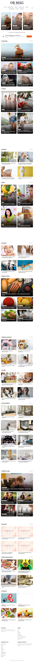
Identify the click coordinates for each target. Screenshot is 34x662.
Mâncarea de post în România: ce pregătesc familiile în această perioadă (8, 571)
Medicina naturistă (3, 652)
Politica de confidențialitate (21, 636)
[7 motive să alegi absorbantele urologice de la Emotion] (25, 171)
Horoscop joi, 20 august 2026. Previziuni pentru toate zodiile (24, 538)
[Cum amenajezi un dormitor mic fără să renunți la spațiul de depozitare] (25, 425)
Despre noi (19, 632)
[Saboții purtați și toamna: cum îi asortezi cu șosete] (8, 580)
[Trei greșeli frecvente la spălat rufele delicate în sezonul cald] (25, 580)
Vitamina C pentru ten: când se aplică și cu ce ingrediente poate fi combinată (16, 28)
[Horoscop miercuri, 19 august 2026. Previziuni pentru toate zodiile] (8, 546)
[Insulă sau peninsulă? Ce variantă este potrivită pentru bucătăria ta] (8, 425)
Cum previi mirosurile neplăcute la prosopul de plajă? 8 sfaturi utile (25, 272)
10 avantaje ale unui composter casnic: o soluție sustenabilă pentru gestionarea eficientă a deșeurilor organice (24, 571)
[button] (32, 8)
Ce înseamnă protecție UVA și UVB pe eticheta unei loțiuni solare (24, 257)
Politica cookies (20, 635)
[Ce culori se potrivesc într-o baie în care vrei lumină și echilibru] (8, 455)
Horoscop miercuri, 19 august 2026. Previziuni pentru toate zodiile (7, 553)
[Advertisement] (17, 141)
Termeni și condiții (20, 638)
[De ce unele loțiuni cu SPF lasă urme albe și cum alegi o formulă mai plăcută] (28, 21)
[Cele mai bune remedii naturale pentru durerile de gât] (25, 344)
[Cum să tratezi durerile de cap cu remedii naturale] (8, 359)
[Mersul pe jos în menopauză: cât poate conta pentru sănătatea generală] (8, 157)
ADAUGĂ (29, 36)
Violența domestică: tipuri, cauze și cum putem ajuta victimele (24, 399)
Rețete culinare (3, 655)
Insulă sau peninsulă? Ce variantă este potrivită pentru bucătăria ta (8, 432)
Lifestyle (25, 25)
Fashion (2, 648)
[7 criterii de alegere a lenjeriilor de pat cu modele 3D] (8, 440)
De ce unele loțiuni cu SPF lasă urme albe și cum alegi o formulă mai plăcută (28, 28)
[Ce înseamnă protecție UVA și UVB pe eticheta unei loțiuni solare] (25, 250)
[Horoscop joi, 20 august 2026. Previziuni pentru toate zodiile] (25, 531)
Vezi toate (30, 88)
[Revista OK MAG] (17, 3)
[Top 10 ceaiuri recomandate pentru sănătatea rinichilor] (8, 344)
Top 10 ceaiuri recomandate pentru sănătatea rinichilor (7, 351)
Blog (18, 631)
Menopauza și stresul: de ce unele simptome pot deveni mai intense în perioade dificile (25, 163)
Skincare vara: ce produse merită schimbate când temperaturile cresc (6, 28)
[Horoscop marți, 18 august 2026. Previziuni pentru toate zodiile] (25, 546)
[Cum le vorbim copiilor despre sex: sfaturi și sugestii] (8, 392)
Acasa (18, 629)
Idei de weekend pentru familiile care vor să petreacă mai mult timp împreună (8, 384)
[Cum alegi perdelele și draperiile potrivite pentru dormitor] (25, 410)
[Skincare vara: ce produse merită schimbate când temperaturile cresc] (6, 21)
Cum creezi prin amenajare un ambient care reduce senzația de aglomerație (25, 461)
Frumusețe (4, 25)
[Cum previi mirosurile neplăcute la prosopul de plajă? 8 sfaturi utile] (25, 265)
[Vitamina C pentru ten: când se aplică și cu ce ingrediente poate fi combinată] (17, 21)
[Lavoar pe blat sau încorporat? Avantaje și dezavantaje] (8, 410)
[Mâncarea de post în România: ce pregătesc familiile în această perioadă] (8, 564)
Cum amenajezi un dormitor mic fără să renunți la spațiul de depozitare (24, 432)
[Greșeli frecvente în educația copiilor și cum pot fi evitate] (25, 377)
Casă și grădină (11, 8)
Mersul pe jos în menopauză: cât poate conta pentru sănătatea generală (9, 163)
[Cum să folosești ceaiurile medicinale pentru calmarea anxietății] (25, 359)
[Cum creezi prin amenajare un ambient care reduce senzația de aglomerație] (25, 455)
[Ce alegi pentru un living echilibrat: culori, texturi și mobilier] (25, 440)
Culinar (17, 8)
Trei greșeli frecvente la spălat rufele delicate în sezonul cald (24, 587)
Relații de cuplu (3, 653)
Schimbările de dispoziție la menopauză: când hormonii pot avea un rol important (8, 178)
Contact (19, 639)
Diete (2, 645)
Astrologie (22, 8)
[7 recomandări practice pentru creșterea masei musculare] (8, 265)
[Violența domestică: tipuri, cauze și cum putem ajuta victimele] (25, 392)
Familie (2, 646)
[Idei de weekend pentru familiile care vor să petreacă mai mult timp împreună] (8, 377)
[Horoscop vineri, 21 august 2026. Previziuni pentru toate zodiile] (8, 531)
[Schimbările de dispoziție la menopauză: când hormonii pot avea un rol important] (8, 171)
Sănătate (2, 656)
